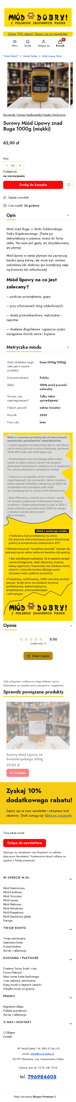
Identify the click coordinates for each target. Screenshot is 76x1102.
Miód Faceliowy (12, 892)
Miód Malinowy (12, 904)
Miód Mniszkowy (13, 908)
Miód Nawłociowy (14, 888)
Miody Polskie (30, 56)
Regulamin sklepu (13, 1007)
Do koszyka (18, 773)
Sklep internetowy (33, 1097)
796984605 (42, 1076)
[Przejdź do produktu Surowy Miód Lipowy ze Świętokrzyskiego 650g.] (38, 725)
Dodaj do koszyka (33, 184)
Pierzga (7, 921)
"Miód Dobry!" (10, 56)
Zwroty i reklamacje (14, 951)
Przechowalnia (12, 947)
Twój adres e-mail (13, 833)
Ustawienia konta (13, 942)
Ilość (6, 158)
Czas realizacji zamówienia (19, 981)
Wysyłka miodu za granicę (18, 989)
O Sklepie (9, 1033)
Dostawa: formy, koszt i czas (19, 968)
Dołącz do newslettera (24, 843)
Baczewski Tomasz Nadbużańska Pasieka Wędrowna (34, 115)
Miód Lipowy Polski (52, 56)
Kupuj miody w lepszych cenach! (22, 985)
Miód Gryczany (12, 896)
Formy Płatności (12, 972)
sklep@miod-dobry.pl (42, 1054)
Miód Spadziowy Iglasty (17, 916)
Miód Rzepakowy (13, 912)
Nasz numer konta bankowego (21, 977)
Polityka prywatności (15, 1011)
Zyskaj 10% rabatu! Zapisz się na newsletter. (38, 34)
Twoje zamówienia (14, 938)
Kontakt (7, 1037)
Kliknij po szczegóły (58, 815)
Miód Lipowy (10, 900)
